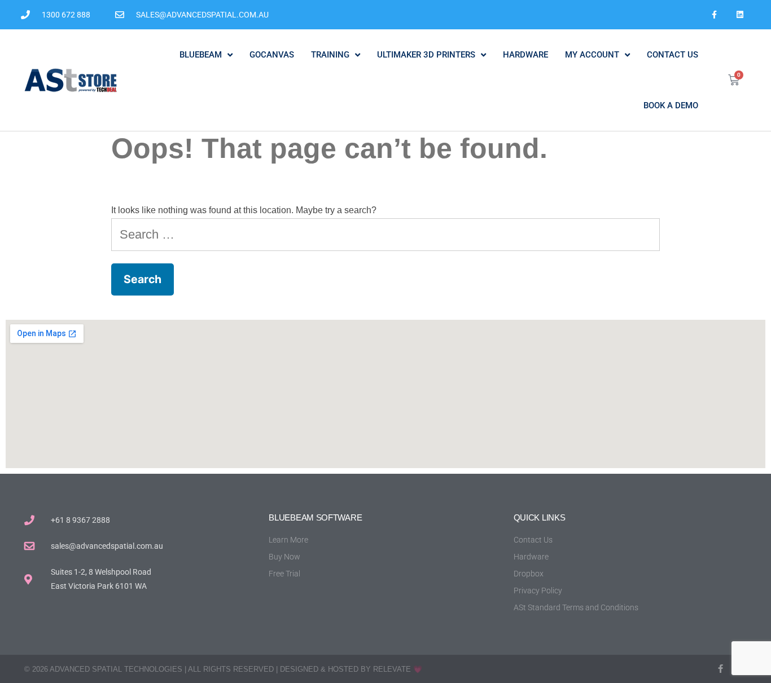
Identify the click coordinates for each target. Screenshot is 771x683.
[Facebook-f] (714, 15)
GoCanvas (271, 55)
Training (330, 55)
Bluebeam (200, 55)
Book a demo (670, 105)
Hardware (525, 55)
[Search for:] (385, 234)
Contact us (672, 55)
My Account (592, 55)
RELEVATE (392, 669)
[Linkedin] (739, 15)
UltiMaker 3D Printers (426, 55)
